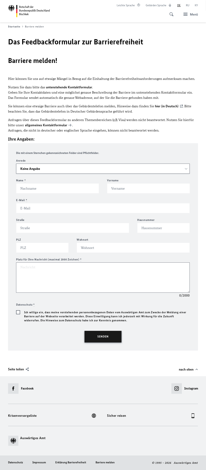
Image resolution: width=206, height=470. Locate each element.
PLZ (18, 239)
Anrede (21, 160)
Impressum (39, 462)
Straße (20, 220)
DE (179, 5)
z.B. (115, 120)
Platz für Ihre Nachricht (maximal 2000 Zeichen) (48, 259)
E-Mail (21, 200)
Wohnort (82, 239)
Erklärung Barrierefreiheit (70, 462)
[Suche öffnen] (170, 12)
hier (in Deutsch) (166, 106)
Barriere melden (105, 462)
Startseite (14, 26)
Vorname (112, 180)
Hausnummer (146, 220)
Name (21, 180)
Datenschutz (15, 462)
